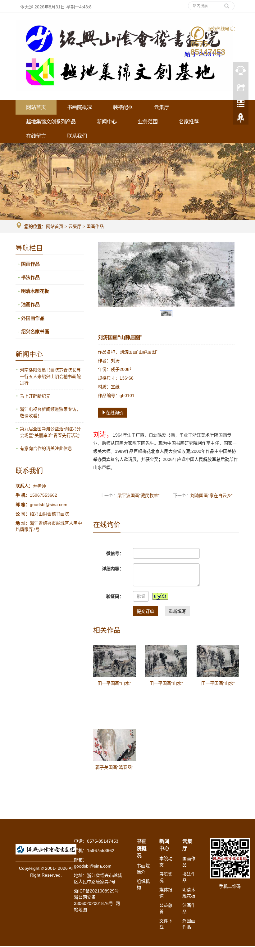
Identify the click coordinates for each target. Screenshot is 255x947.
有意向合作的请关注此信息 (46, 448)
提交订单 (145, 611)
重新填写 (177, 611)
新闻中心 (107, 121)
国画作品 (94, 226)
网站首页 (36, 107)
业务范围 (148, 121)
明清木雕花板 (35, 291)
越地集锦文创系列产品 (51, 121)
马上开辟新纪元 (35, 396)
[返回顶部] (240, 119)
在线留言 (36, 136)
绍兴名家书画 (35, 331)
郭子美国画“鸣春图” (114, 767)
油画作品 (30, 304)
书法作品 (30, 277)
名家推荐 (189, 121)
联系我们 (77, 136)
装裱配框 (123, 107)
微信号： (115, 553)
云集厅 (161, 107)
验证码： (115, 596)
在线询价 (114, 412)
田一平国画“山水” (114, 683)
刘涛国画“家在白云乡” (211, 495)
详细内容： (113, 568)
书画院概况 (79, 107)
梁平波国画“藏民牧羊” (138, 495)
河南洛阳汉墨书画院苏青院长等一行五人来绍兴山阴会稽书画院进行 (50, 376)
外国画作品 (32, 318)
